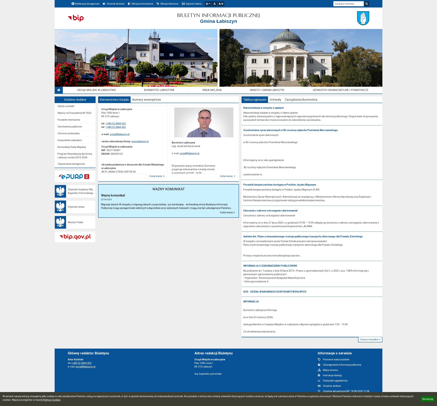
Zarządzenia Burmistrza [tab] (301, 99)
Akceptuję (427, 399)
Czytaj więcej (156, 176)
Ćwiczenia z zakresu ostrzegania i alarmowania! (270, 210)
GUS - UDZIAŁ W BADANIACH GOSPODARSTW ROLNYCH (274, 291)
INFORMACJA (251, 301)
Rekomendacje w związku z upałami (263, 107)
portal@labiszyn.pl (85, 366)
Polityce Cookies (51, 400)
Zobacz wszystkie (369, 339)
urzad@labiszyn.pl (120, 134)
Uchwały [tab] (275, 99)
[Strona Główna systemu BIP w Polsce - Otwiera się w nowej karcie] (76, 18)
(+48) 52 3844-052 (116, 123)
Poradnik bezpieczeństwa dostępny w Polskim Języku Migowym (279, 184)
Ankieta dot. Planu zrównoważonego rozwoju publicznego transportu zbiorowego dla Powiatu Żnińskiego (303, 236)
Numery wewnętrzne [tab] (146, 99)
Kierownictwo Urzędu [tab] (114, 99)
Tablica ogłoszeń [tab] (254, 99)
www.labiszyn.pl (140, 141)
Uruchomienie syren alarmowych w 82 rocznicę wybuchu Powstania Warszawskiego (290, 130)
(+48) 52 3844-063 (116, 127)
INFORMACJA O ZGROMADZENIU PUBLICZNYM (270, 265)
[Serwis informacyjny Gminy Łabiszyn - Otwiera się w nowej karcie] (363, 18)
